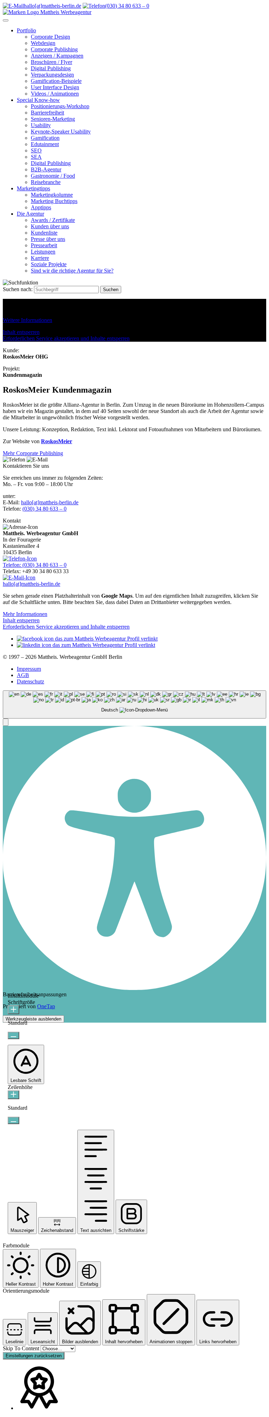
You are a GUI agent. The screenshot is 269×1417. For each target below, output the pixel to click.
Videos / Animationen (55, 94)
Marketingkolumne (52, 195)
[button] (5, 722)
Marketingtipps (33, 188)
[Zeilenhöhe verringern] (13, 1120)
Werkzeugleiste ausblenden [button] (33, 1019)
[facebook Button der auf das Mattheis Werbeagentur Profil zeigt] (87, 639)
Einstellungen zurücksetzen (34, 1355)
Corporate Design (50, 37)
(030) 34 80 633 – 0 (44, 509)
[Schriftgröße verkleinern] (13, 1035)
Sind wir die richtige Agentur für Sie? (72, 271)
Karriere (40, 258)
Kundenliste (44, 233)
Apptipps (41, 207)
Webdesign (43, 43)
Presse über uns (48, 239)
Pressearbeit (44, 245)
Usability (41, 125)
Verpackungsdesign (52, 75)
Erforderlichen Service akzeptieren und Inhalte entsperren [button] (66, 338)
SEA (36, 157)
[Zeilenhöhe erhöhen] (13, 1094)
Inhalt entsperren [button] (21, 332)
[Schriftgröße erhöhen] (13, 1009)
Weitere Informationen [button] (27, 320)
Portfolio (26, 30)
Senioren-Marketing (53, 119)
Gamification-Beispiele (56, 81)
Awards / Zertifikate (53, 220)
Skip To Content (22, 1348)
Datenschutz (30, 681)
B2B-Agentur (46, 169)
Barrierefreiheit (47, 113)
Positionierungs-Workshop (60, 106)
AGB (23, 675)
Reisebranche (46, 182)
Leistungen (43, 252)
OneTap (46, 1006)
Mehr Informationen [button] (25, 614)
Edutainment (45, 144)
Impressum (29, 669)
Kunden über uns (50, 226)
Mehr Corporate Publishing (33, 453)
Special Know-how (38, 100)
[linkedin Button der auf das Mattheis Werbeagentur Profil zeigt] (86, 645)
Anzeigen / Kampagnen (57, 56)
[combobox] (134, 704)
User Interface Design (55, 87)
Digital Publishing (51, 68)
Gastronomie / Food (53, 176)
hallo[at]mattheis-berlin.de (49, 502)
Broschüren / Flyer (51, 62)
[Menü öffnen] (5, 20)
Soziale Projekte (49, 264)
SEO (36, 150)
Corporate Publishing (54, 49)
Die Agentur (30, 214)
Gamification (45, 138)
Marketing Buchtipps (54, 201)
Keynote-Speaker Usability (61, 132)
